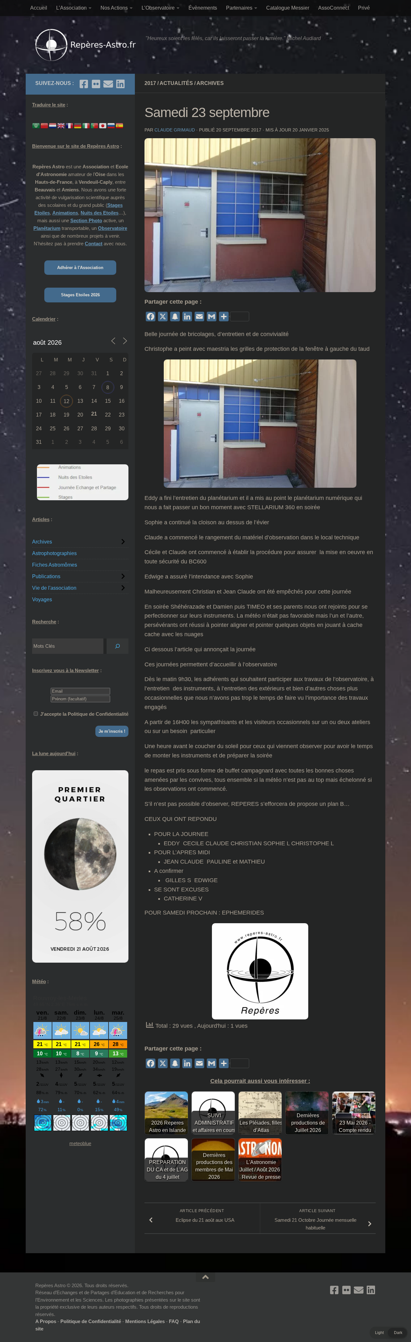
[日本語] (103, 125)
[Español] (120, 125)
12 (66, 401)
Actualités (176, 83)
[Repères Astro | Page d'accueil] (87, 45)
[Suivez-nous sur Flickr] (96, 84)
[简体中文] (44, 125)
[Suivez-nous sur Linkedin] (120, 84)
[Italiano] (86, 125)
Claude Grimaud (174, 129)
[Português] (95, 125)
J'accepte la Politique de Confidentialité (84, 714)
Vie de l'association (54, 588)
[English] (61, 125)
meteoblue (80, 1143)
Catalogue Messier (287, 8)
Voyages (42, 599)
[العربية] (36, 125)
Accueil (38, 8)
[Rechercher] (117, 646)
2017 (150, 83)
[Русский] (111, 125)
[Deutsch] (78, 125)
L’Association (71, 8)
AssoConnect (333, 8)
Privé (364, 8)
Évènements (202, 8)
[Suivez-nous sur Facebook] (84, 84)
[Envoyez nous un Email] (108, 84)
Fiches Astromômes (54, 565)
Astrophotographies (54, 553)
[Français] (70, 125)
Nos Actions (114, 8)
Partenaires (239, 8)
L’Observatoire (158, 8)
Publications (46, 576)
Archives (210, 83)
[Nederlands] (53, 125)
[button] (389, 1333)
